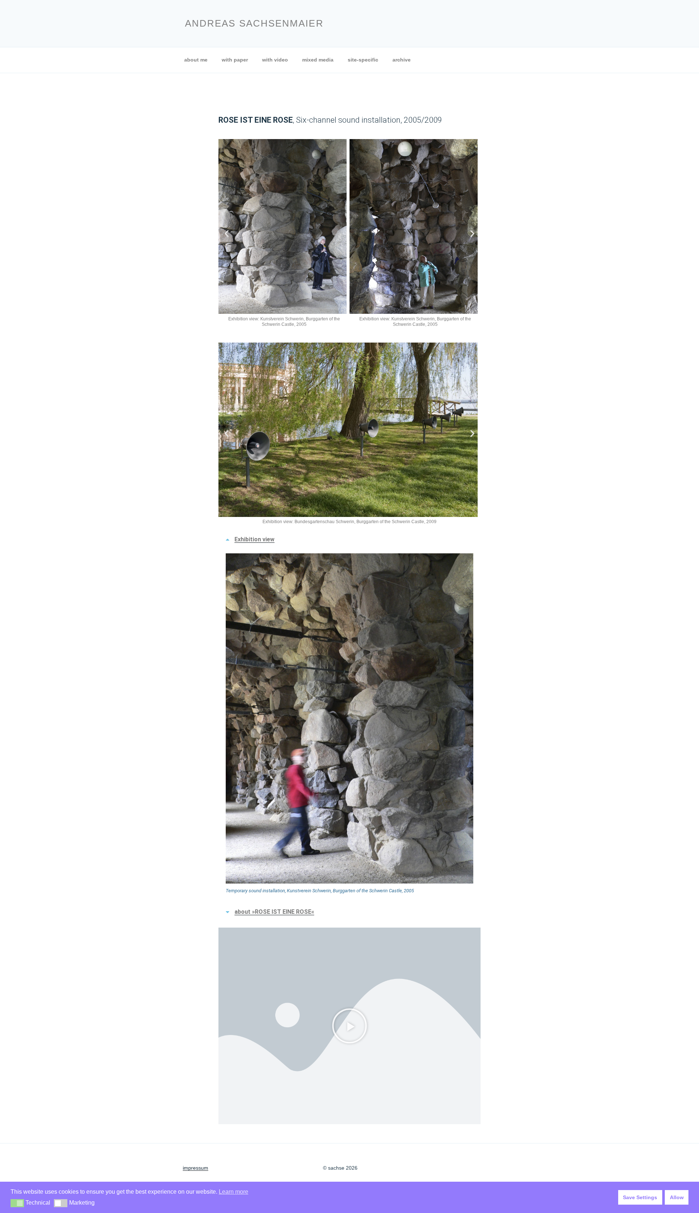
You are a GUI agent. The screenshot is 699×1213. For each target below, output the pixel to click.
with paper (235, 60)
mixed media (317, 60)
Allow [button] (677, 1197)
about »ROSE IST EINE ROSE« (274, 911)
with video (275, 60)
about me (196, 60)
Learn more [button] (233, 1192)
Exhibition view (254, 539)
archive (401, 60)
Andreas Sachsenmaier (254, 23)
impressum (195, 1168)
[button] (226, 233)
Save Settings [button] (640, 1197)
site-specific (363, 60)
